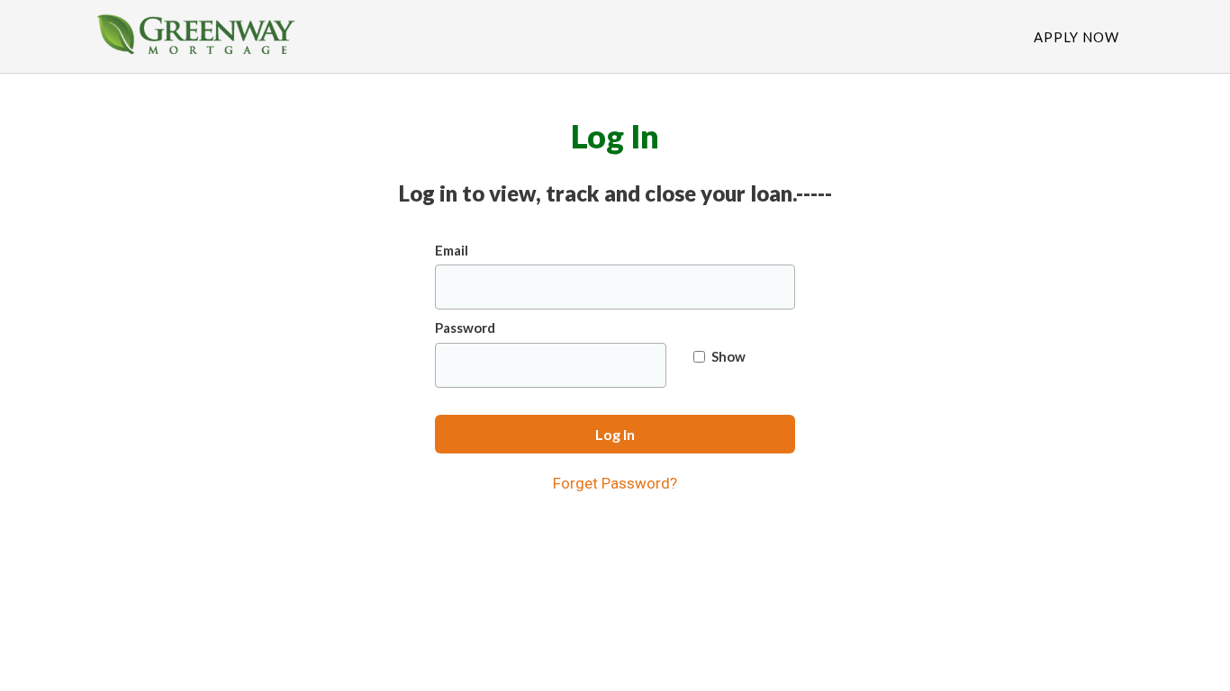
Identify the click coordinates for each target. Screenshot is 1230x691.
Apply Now (1076, 37)
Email (451, 250)
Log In (615, 434)
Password (465, 327)
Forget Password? (615, 483)
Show (728, 356)
